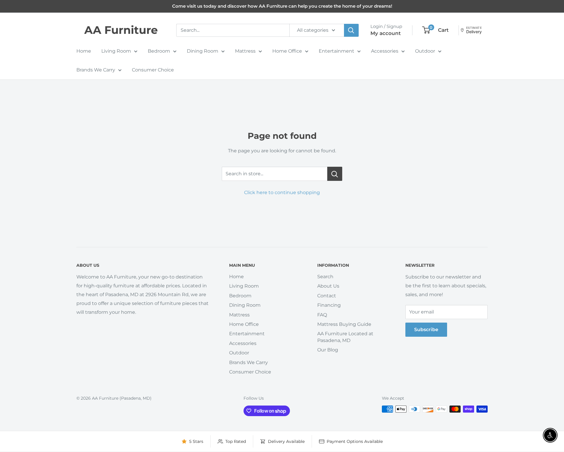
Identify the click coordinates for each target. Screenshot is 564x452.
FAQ (322, 315)
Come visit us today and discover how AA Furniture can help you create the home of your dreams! (282, 6)
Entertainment (336, 51)
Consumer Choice (153, 70)
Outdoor (425, 51)
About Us (328, 286)
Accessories (384, 51)
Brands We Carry (95, 70)
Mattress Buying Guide (344, 324)
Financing (329, 305)
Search (325, 276)
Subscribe (426, 329)
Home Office (287, 51)
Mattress (245, 51)
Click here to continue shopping (282, 192)
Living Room (116, 51)
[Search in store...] (334, 174)
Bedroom (159, 51)
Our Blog (327, 350)
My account (385, 33)
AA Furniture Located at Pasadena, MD (345, 337)
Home (83, 51)
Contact (326, 295)
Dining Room (202, 51)
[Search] (351, 30)
